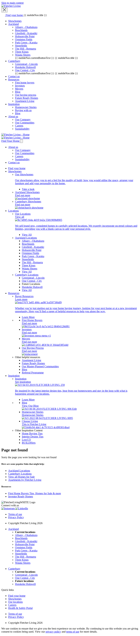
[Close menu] (4, 10)
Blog (17, 91)
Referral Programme (33, 372)
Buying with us (23, 110)
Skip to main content (12, 2)
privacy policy (53, 631)
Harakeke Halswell (25, 67)
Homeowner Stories (26, 107)
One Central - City (25, 70)
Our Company (23, 119)
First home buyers (24, 82)
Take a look (28, 189)
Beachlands (21, 30)
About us (13, 116)
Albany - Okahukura (26, 27)
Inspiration (14, 104)
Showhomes (15, 21)
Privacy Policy (16, 517)
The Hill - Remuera (25, 48)
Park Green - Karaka (26, 42)
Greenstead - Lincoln (26, 64)
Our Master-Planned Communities (40, 366)
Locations (13, 210)
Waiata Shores (22, 54)
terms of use (72, 631)
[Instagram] (8, 508)
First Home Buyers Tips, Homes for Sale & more (34, 493)
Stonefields (21, 45)
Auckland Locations (19, 470)
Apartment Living (24, 101)
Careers (19, 125)
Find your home (16, 168)
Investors (20, 85)
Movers (19, 88)
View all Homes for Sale (21, 476)
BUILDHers (29, 442)
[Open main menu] (21, 141)
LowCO (26, 439)
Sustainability (22, 128)
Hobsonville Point (24, 36)
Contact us (14, 76)
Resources (13, 79)
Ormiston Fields (23, 39)
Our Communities (24, 122)
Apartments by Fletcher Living (24, 479)
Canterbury (14, 61)
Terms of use (15, 514)
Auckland (13, 24)
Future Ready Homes (26, 98)
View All (27, 234)
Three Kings (22, 51)
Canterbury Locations (20, 473)
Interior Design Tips (32, 436)
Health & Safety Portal (20, 608)
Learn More (28, 317)
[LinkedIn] (21, 508)
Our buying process (25, 94)
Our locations (15, 601)
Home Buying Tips (32, 433)
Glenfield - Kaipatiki (26, 33)
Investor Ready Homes (20, 496)
